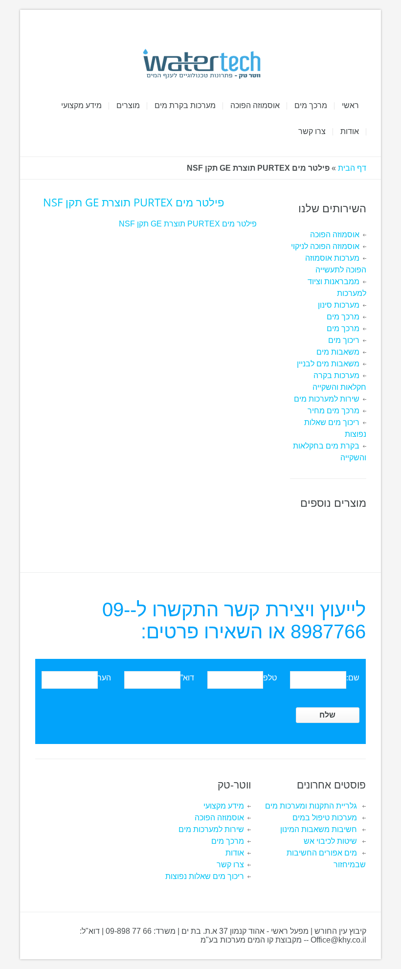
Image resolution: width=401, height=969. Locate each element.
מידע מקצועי (223, 806)
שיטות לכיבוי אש (330, 841)
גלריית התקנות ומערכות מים (311, 806)
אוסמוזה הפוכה (334, 234)
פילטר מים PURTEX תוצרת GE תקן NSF (188, 224)
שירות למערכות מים (326, 399)
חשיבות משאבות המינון (318, 829)
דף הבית (352, 168)
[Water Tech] (201, 64)
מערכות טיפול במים (324, 817)
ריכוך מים (343, 340)
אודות (234, 853)
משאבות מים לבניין (328, 364)
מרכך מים (343, 317)
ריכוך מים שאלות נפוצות (204, 876)
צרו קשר (230, 864)
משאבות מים (337, 352)
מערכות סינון (338, 305)
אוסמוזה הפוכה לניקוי (325, 246)
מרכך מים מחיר (333, 410)
